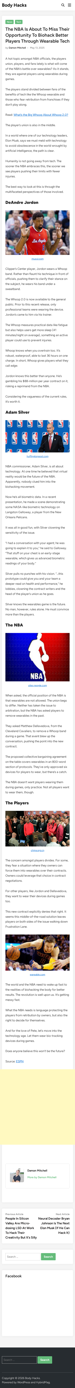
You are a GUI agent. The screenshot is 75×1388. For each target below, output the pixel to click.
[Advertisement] (37, 1107)
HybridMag (43, 1382)
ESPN (20, 1061)
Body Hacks (14, 5)
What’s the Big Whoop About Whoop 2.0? (41, 114)
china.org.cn (37, 850)
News (9, 22)
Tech (18, 22)
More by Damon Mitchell (42, 1177)
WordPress (23, 1382)
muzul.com (38, 258)
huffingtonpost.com (37, 456)
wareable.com (37, 974)
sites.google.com (37, 685)
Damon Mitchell (17, 47)
